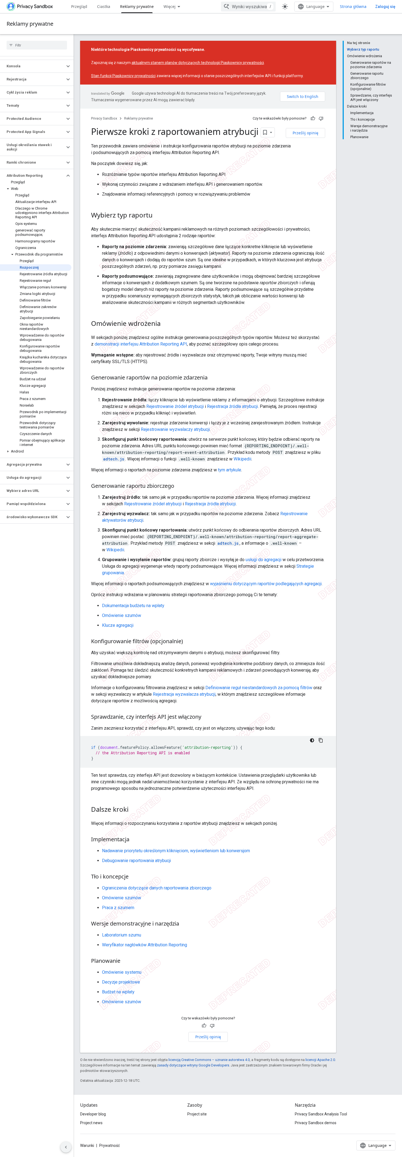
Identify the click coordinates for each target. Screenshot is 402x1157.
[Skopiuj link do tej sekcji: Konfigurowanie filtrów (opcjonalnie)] (188, 642)
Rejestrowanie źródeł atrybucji (175, 406)
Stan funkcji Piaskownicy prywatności (123, 76)
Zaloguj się (385, 6)
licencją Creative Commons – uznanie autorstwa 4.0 (209, 1060)
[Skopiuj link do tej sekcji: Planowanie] (125, 961)
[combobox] (248, 6)
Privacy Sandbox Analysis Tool (321, 1114)
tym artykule (229, 469)
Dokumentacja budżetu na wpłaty (133, 605)
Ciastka (103, 6)
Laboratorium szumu (121, 935)
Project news (91, 1123)
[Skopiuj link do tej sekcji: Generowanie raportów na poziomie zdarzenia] (213, 378)
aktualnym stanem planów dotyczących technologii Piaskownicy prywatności (198, 62)
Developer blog (93, 1114)
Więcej (170, 6)
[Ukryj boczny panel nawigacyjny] (65, 1147)
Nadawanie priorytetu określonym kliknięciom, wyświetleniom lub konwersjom (176, 850)
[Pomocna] (313, 118)
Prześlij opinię (305, 132)
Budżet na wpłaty (118, 991)
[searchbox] (37, 45)
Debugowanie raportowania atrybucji (136, 860)
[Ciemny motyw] (312, 740)
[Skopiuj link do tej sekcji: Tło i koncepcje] (134, 877)
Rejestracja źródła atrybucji (232, 406)
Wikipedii (242, 459)
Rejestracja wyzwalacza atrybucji (184, 694)
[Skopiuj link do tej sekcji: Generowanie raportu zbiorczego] (179, 486)
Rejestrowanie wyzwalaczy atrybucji (175, 429)
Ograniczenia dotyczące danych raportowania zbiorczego (156, 888)
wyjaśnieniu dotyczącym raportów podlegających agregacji (266, 583)
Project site (197, 1114)
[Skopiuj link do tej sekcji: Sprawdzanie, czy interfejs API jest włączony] (206, 717)
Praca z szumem (118, 907)
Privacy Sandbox (104, 118)
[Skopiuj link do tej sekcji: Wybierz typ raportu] (158, 216)
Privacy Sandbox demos (315, 1123)
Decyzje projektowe (121, 982)
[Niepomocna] (321, 118)
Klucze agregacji (117, 625)
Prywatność (109, 1145)
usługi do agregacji (263, 559)
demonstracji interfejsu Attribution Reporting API (141, 344)
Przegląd (79, 6)
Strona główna (353, 6)
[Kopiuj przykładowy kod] (320, 740)
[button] (32, 66)
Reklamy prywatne (137, 6)
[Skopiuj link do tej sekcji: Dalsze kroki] (134, 810)
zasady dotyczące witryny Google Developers (193, 1065)
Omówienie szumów (121, 615)
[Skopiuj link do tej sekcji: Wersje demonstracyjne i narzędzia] (184, 924)
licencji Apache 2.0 (320, 1060)
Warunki (87, 1145)
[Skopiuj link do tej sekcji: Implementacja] (134, 840)
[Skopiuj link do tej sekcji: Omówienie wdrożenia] (166, 324)
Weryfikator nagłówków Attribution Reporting (144, 944)
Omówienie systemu (121, 972)
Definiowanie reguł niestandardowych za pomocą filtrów (258, 687)
